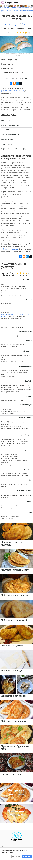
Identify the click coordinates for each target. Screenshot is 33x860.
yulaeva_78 (25, 78)
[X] (20, 83)
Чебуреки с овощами (13, 721)
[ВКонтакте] (11, 83)
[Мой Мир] (17, 83)
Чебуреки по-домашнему (16, 595)
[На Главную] (10, 2)
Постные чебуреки (12, 774)
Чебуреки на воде (11, 670)
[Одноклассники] (14, 83)
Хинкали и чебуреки (13, 696)
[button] (30, 2)
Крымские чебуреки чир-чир (16, 747)
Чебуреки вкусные (12, 645)
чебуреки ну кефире (9, 249)
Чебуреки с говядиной (14, 620)
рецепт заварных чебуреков (12, 91)
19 (8, 32)
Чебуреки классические (15, 570)
